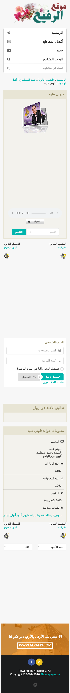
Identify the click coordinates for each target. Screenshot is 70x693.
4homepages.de (50, 674)
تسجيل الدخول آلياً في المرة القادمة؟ (38, 368)
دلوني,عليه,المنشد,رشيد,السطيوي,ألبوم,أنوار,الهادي (32, 515)
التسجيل (27, 377)
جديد (60, 50)
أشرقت (62, 247)
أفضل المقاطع (53, 41)
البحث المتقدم (53, 59)
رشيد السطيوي (28, 80)
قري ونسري (10, 247)
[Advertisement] (35, 169)
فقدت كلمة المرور (53, 382)
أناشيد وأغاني (46, 80)
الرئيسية (57, 32)
